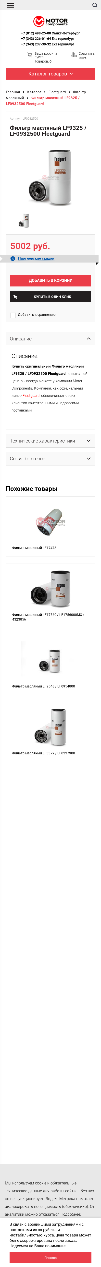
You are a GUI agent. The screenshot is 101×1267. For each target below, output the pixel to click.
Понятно (50, 1258)
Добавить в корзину (50, 280)
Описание (21, 339)
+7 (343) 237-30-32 (36, 44)
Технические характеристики (42, 441)
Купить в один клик (52, 297)
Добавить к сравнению (36, 315)
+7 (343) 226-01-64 (36, 39)
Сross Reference (27, 459)
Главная (13, 92)
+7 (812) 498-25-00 (36, 33)
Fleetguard (57, 92)
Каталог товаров (47, 74)
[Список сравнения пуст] (74, 55)
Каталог (34, 92)
